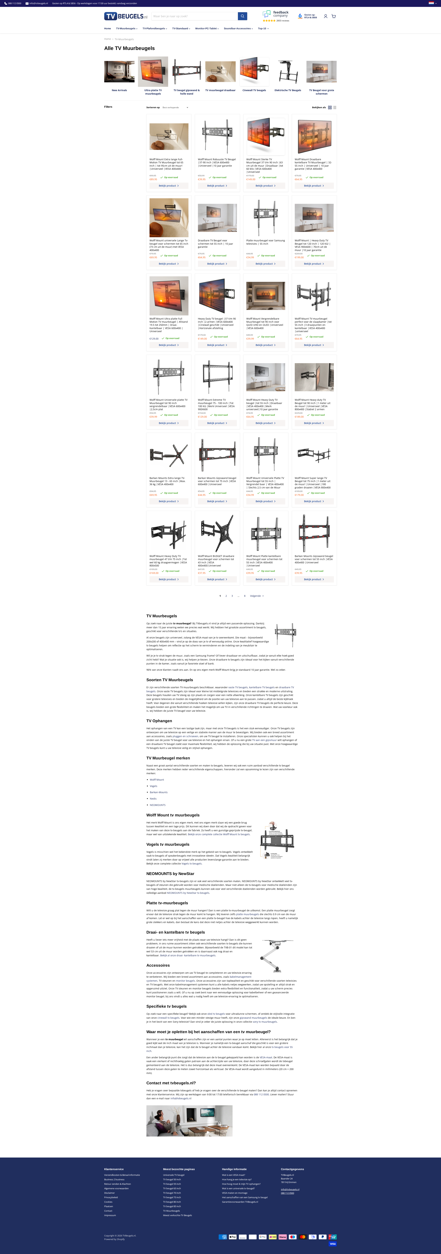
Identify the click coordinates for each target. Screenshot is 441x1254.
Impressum (110, 1215)
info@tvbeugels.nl (38, 3)
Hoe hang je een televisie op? (237, 1179)
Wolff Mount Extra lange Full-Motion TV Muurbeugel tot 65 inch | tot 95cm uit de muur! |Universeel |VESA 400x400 (166, 164)
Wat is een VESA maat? (233, 1174)
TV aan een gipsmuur (264, 740)
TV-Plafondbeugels (154, 28)
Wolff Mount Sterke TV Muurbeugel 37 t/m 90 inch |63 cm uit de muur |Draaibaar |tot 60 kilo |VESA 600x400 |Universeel (264, 166)
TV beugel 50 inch (172, 1179)
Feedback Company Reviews (276, 14)
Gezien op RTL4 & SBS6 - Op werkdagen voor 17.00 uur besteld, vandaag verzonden (94, 3)
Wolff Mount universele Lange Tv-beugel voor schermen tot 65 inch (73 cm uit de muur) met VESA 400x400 (169, 245)
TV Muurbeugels (171, 1210)
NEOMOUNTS (158, 805)
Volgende (255, 595)
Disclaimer (109, 1192)
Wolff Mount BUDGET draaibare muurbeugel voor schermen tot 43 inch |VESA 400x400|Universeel (216, 560)
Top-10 (262, 28)
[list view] (334, 107)
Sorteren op (153, 107)
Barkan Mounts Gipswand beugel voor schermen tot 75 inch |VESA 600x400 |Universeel (217, 481)
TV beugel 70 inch (172, 1192)
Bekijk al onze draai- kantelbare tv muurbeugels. (188, 955)
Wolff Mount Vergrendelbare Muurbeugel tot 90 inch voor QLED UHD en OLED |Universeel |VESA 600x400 (264, 323)
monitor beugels (185, 980)
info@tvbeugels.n (181, 1098)
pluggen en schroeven (185, 736)
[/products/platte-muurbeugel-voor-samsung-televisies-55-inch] (265, 217)
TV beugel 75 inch (172, 1197)
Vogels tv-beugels (192, 863)
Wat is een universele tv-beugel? (238, 1188)
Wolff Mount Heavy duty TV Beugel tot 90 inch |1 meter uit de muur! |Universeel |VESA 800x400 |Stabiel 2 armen (312, 404)
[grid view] (329, 107)
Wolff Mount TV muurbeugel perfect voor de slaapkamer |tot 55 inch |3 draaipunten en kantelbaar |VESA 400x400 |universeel (313, 325)
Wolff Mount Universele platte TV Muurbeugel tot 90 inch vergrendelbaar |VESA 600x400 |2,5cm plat (168, 404)
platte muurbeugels (247, 914)
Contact (108, 1210)
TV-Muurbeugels (125, 28)
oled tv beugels (216, 1013)
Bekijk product (168, 185)
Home (107, 28)
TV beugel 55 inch (172, 1183)
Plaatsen (108, 1206)
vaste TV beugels (238, 687)
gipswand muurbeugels (253, 1017)
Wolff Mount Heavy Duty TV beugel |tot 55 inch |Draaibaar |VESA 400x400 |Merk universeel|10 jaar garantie (264, 404)
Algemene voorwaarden (116, 1188)
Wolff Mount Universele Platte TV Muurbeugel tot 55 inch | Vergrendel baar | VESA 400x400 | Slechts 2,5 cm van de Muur (265, 482)
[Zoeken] (242, 16)
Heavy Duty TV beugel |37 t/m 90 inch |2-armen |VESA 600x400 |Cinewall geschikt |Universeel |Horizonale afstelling (217, 323)
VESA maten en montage (234, 1192)
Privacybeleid (111, 1197)
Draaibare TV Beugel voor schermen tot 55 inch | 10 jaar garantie (215, 243)
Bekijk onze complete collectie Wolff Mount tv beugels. (219, 834)
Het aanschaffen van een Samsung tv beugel (245, 1197)
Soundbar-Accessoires (237, 28)
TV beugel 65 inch (172, 1188)
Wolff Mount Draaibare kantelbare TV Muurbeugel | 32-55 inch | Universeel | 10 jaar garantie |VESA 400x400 (313, 164)
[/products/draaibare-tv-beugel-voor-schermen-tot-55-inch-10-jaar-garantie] (217, 217)
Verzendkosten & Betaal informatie (122, 1174)
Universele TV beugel (173, 1174)
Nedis (153, 798)
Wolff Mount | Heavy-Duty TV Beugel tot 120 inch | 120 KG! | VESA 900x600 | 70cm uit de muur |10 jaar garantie (313, 245)
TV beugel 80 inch (172, 1201)
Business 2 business (114, 1179)
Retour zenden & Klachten (117, 1183)
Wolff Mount (157, 779)
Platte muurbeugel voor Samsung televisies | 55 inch (265, 242)
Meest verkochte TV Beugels (177, 1215)
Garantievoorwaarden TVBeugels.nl (240, 1201)
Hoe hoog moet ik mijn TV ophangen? (241, 1183)
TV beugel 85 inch (172, 1206)
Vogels (153, 786)
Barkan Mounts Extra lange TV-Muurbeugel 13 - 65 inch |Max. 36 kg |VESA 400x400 (168, 481)
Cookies (108, 1201)
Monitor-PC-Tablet (206, 28)
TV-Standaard (180, 28)
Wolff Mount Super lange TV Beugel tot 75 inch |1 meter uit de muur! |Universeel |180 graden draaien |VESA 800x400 (313, 482)
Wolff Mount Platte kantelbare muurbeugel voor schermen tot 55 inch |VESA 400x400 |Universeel (264, 560)
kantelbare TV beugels (262, 687)
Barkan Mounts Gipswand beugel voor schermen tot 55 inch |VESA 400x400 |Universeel (314, 559)
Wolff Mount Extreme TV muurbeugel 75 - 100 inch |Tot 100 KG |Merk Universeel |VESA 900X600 (216, 404)
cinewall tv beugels (168, 1017)
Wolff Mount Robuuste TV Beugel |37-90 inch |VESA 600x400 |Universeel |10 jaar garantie (217, 162)
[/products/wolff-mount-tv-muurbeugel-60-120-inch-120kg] (314, 217)
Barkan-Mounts (159, 792)
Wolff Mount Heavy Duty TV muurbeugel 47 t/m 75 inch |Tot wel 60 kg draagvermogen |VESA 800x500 (168, 560)
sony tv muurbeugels (265, 1021)
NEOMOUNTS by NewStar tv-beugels (187, 892)
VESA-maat (266, 1057)
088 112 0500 (14, 3)
